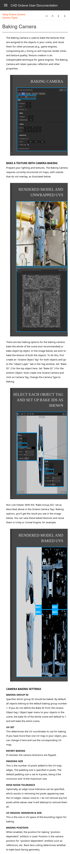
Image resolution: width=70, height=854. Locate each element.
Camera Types (9, 17)
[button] (52, 16)
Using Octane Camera (13, 14)
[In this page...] (46, 16)
